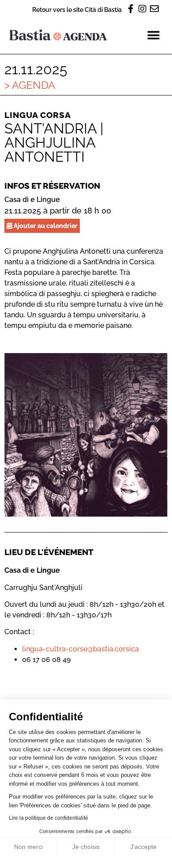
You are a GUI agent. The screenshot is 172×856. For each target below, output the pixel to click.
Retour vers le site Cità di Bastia (77, 9)
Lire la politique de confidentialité (48, 818)
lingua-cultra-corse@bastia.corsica (80, 649)
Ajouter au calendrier (45, 225)
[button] (153, 35)
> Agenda (29, 85)
